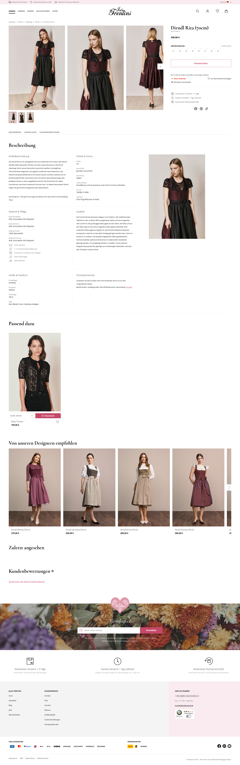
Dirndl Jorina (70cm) (129, 529)
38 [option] (192, 51)
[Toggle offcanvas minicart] (226, 11)
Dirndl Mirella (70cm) (20, 529)
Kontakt (129, 287)
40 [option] (199, 51)
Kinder (30, 11)
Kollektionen (43, 11)
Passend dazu (201, 63)
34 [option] (180, 51)
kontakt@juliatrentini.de (184, 705)
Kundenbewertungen (50, 132)
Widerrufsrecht (42, 758)
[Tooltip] (52, 571)
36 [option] (186, 51)
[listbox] (201, 52)
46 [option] (218, 51)
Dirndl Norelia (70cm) (184, 529)
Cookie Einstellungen (52, 720)
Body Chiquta (17, 421)
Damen (12, 11)
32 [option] (173, 51)
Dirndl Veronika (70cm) (76, 529)
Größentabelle (49, 715)
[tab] (138, 583)
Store (55, 11)
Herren (21, 11)
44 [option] (211, 51)
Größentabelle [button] (226, 46)
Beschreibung (15, 132)
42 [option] (205, 51)
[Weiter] (160, 66)
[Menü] (193, 710)
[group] (201, 50)
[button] (225, 2)
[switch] (188, 716)
